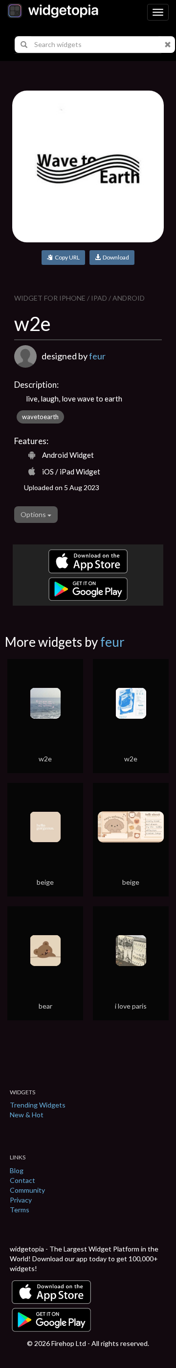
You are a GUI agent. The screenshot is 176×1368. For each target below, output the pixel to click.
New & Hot (27, 1114)
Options (34, 514)
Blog (16, 1170)
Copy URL (66, 257)
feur (97, 356)
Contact (22, 1180)
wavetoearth (40, 417)
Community (27, 1190)
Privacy (21, 1200)
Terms (19, 1209)
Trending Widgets (38, 1105)
